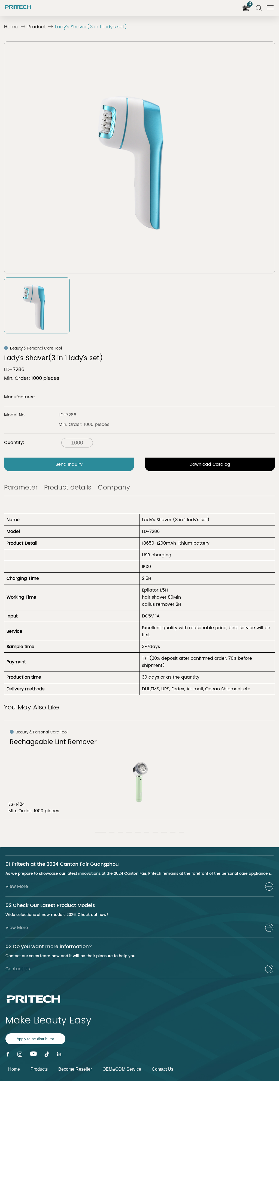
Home (11, 27)
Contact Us (162, 1069)
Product (37, 27)
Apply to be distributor (35, 1039)
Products (39, 1069)
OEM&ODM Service (121, 1069)
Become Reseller (75, 1069)
